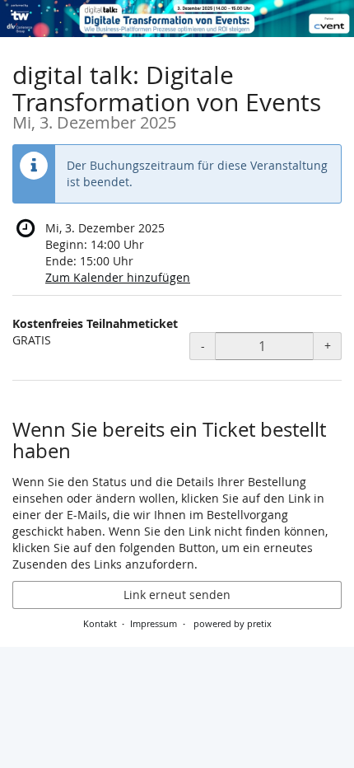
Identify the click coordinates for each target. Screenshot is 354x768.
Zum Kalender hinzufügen (117, 277)
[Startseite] (177, 18)
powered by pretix (232, 623)
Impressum (153, 623)
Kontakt (100, 623)
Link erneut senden (177, 594)
